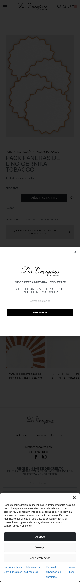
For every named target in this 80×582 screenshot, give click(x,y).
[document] (40, 291)
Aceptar (40, 536)
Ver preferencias (40, 558)
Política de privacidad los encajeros (53, 572)
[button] (74, 497)
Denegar (40, 547)
